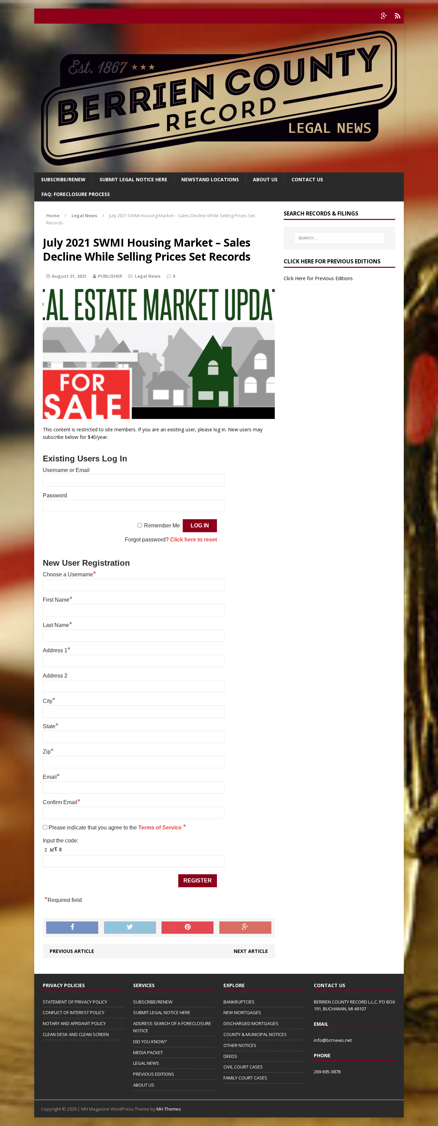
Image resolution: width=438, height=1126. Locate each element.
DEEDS (230, 1056)
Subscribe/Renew (63, 179)
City (49, 701)
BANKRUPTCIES (239, 1002)
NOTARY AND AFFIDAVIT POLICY (74, 1023)
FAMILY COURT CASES (245, 1078)
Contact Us (307, 179)
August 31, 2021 (69, 276)
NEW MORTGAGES (242, 1012)
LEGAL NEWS (146, 1063)
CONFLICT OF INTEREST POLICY (73, 1012)
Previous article (72, 951)
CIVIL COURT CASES (243, 1067)
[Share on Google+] (245, 927)
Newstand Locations (210, 179)
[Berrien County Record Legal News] (219, 98)
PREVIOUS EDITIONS (153, 1074)
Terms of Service (160, 827)
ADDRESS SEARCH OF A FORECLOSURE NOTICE (172, 1027)
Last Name (57, 625)
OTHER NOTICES (239, 1045)
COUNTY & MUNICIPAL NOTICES (255, 1034)
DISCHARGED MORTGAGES (251, 1023)
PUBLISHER (110, 276)
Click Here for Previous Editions (318, 278)
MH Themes (168, 1109)
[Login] (397, 16)
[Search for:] (339, 238)
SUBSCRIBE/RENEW (152, 1002)
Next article (251, 951)
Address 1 (56, 650)
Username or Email (66, 470)
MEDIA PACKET (148, 1052)
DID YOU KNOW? (150, 1041)
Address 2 (55, 676)
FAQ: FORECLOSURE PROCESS (75, 194)
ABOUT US (143, 1085)
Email (51, 777)
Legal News (147, 276)
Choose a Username (69, 574)
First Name (58, 600)
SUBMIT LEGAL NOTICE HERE (133, 179)
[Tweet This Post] (130, 927)
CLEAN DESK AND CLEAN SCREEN (76, 1034)
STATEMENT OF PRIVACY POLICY (75, 1002)
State (51, 726)
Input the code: (60, 840)
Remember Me (162, 525)
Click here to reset (193, 539)
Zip (48, 752)
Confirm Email (61, 802)
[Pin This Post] (188, 927)
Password (55, 495)
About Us (265, 179)
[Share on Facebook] (72, 927)
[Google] (384, 16)
